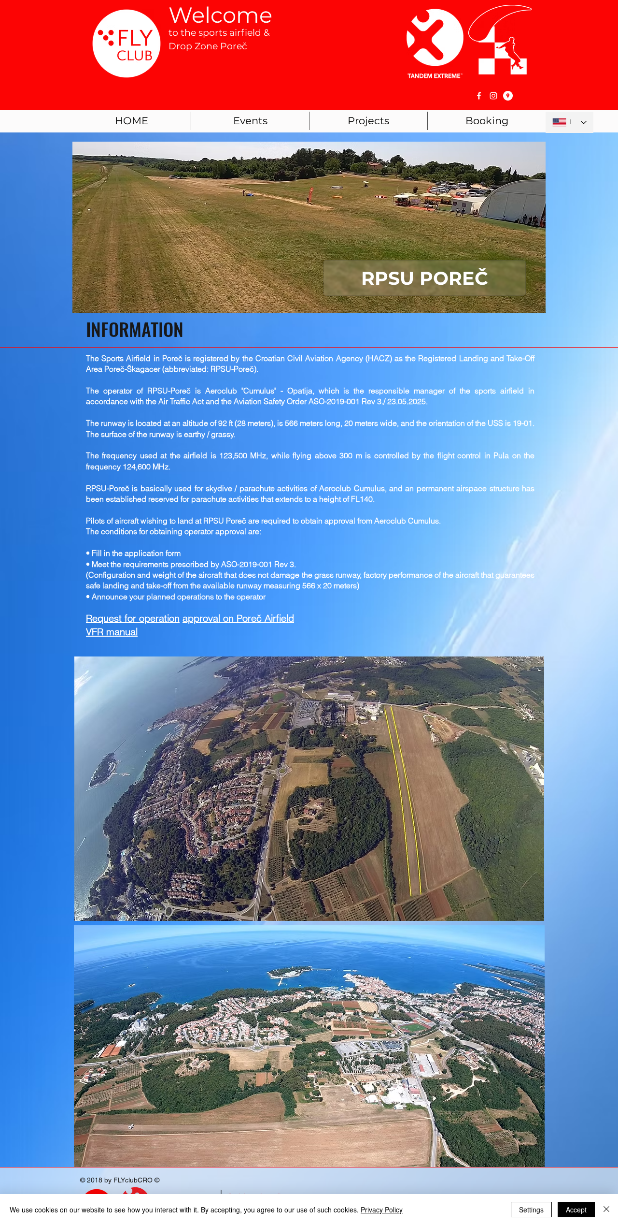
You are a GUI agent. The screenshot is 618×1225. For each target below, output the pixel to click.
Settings (531, 1209)
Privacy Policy (382, 1209)
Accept (576, 1209)
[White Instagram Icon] (493, 96)
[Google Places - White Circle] (508, 96)
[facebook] (479, 96)
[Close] (606, 1209)
